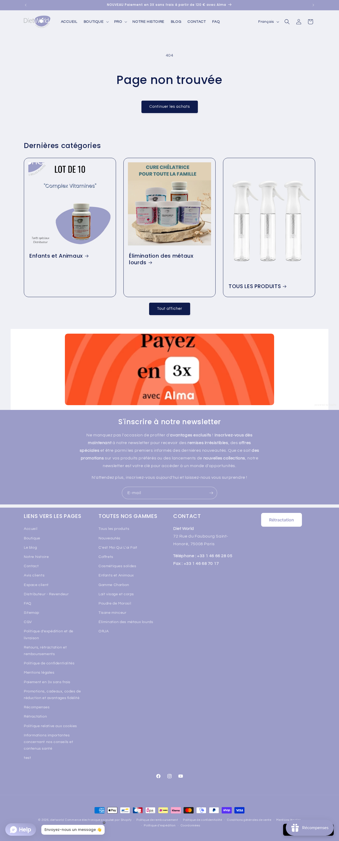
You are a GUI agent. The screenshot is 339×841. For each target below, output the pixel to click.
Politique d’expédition (159, 825)
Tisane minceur (112, 613)
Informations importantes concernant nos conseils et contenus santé (48, 741)
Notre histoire (36, 557)
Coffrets (106, 557)
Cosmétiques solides (117, 566)
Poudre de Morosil (115, 603)
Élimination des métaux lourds (161, 259)
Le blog (30, 547)
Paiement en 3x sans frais (47, 682)
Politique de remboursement (157, 819)
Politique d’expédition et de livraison (48, 634)
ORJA (104, 631)
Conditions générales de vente (249, 819)
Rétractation (35, 716)
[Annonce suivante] (313, 5)
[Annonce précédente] (26, 5)
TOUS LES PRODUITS (255, 286)
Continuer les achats (169, 107)
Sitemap (31, 613)
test (27, 758)
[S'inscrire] (211, 493)
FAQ (28, 603)
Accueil (30, 529)
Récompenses (37, 707)
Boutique (32, 538)
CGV (28, 622)
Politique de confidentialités (49, 663)
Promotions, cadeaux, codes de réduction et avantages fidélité (52, 695)
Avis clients (34, 575)
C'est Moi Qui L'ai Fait (118, 547)
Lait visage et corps (116, 594)
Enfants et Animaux (56, 256)
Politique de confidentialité (202, 819)
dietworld (57, 819)
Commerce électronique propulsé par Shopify (98, 819)
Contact (31, 566)
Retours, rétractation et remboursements (45, 651)
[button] (96, 21)
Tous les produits (114, 529)
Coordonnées (190, 825)
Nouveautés (110, 538)
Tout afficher (169, 309)
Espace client (36, 585)
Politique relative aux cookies (50, 726)
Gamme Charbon (114, 585)
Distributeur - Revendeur (46, 594)
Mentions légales (39, 672)
